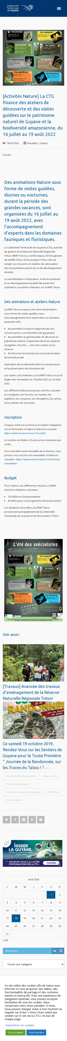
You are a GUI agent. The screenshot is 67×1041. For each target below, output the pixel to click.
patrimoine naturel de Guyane (24, 792)
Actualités (32, 143)
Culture (43, 143)
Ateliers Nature (41, 768)
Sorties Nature (15, 800)
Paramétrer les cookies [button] (20, 1025)
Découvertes (50, 776)
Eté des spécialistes (18, 784)
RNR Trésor (53, 792)
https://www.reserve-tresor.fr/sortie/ (25, 433)
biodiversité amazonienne (21, 776)
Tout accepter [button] (15, 1032)
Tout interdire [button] (36, 1032)
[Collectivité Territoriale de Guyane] (20, 8)
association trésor (16, 768)
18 (16, 918)
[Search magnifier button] (61, 951)
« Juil (5, 940)
